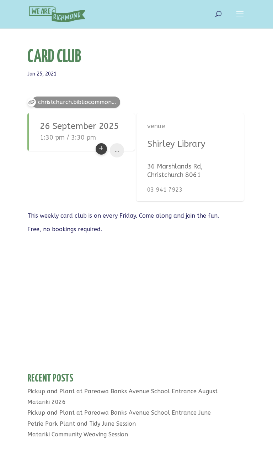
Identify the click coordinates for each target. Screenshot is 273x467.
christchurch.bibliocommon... (77, 102)
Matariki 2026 (46, 402)
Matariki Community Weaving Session (77, 434)
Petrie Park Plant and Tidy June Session (81, 423)
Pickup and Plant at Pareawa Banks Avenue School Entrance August (122, 391)
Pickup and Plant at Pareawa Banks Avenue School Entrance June (119, 412)
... (117, 150)
